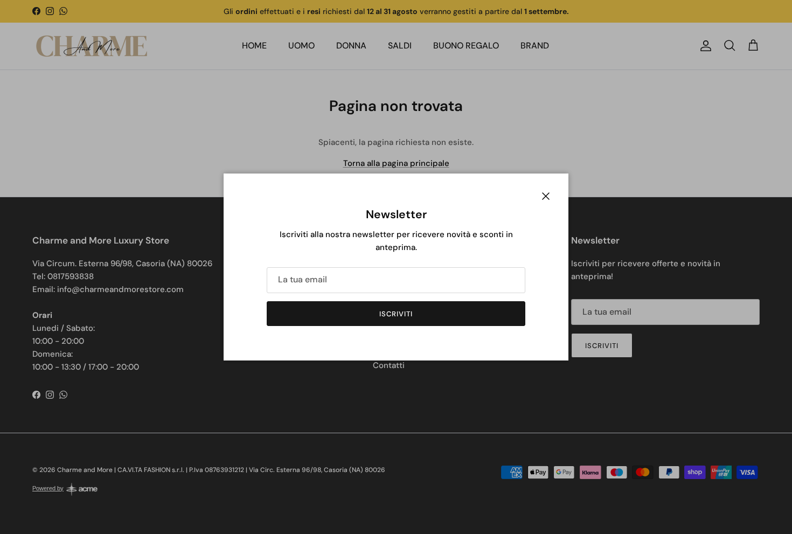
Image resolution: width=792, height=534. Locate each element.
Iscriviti (396, 313)
